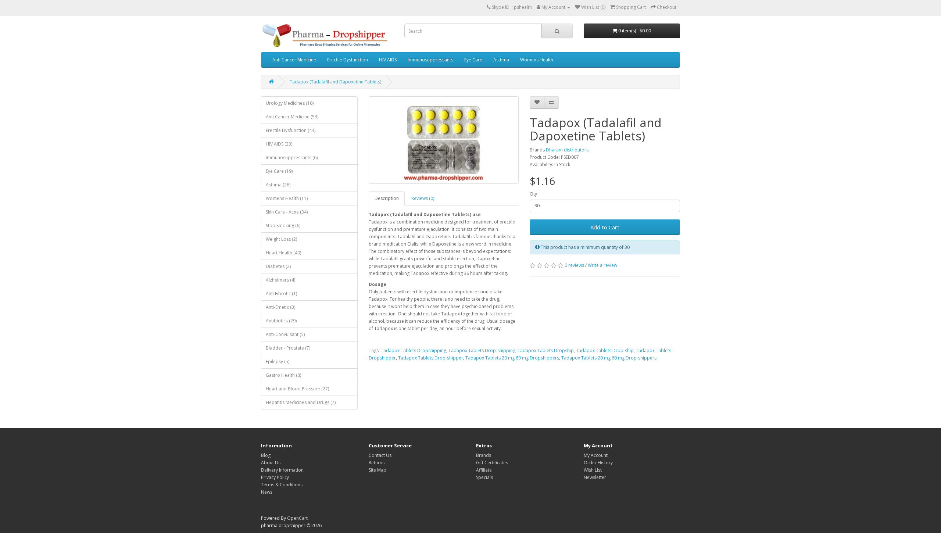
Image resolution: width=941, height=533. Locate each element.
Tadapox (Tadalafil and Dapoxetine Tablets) (335, 82)
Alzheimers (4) (280, 280)
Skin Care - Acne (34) (287, 212)
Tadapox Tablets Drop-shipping (481, 350)
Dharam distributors (567, 150)
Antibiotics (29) (281, 321)
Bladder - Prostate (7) (288, 348)
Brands (483, 455)
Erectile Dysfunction (347, 60)
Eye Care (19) (279, 171)
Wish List (593, 470)
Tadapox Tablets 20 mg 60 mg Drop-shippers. (609, 358)
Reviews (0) (422, 198)
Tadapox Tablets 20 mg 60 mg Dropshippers (512, 358)
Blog (266, 455)
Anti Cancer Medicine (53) (292, 117)
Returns (376, 462)
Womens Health (536, 60)
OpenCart (297, 518)
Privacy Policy (275, 477)
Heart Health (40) (283, 253)
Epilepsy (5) (277, 361)
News (266, 492)
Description (387, 198)
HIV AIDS (388, 60)
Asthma (501, 60)
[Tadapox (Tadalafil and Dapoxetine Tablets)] (444, 140)
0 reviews (574, 265)
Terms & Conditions (282, 485)
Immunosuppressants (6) (292, 157)
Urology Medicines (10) (290, 103)
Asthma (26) (278, 185)
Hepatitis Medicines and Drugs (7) (301, 402)
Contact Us (380, 455)
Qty (533, 194)
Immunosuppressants (430, 60)
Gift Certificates (492, 462)
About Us (270, 462)
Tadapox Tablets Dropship (546, 350)
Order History (598, 462)
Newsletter (595, 477)
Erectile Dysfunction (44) (290, 130)
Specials (484, 477)
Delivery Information (282, 470)
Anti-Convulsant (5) (285, 334)
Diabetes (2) (278, 266)
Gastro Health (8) (283, 375)
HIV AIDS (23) (279, 144)
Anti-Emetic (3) (280, 307)
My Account (596, 455)
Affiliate (484, 470)
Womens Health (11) (287, 198)
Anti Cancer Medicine (294, 60)
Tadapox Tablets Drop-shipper (430, 358)
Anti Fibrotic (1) (281, 293)
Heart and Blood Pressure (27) (297, 389)
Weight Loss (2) (281, 239)
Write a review (602, 265)
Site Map (377, 470)
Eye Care (473, 60)
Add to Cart (604, 227)
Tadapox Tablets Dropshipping (413, 350)
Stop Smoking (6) (283, 225)
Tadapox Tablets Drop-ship (605, 350)
